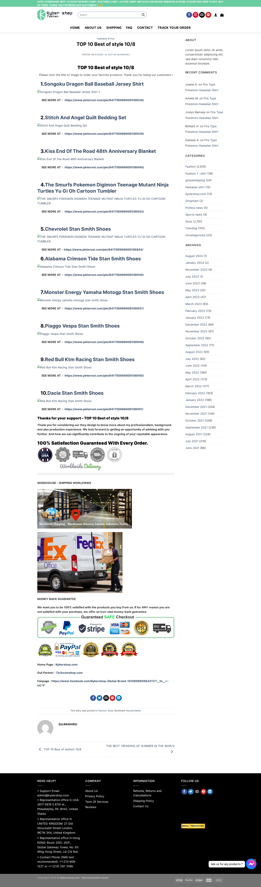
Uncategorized (195, 235)
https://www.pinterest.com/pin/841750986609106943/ (104, 211)
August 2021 (193, 434)
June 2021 (192, 448)
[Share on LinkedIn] (119, 698)
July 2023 (192, 276)
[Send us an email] (202, 15)
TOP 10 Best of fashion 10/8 (62, 749)
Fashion (102, 38)
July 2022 (192, 359)
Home (75, 28)
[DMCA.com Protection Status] (202, 826)
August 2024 (194, 256)
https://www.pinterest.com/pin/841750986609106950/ (104, 375)
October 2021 (194, 420)
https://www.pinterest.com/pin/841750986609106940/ (103, 167)
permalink (135, 710)
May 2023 (192, 290)
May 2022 (192, 372)
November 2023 (196, 269)
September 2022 (196, 345)
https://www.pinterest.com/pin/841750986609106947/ (104, 308)
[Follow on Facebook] (189, 15)
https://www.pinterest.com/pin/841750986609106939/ (104, 133)
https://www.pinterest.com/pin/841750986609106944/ (103, 249)
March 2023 (193, 304)
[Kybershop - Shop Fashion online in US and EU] (54, 15)
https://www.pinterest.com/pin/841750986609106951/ (104, 409)
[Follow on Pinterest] (208, 15)
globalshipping (195, 180)
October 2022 (194, 338)
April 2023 (192, 297)
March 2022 (193, 386)
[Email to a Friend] (106, 698)
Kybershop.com (67, 664)
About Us (93, 28)
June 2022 (192, 365)
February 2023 (195, 311)
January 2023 (194, 317)
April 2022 (192, 379)
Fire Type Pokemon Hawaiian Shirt (201, 87)
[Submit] (143, 15)
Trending (191, 228)
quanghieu (123, 54)
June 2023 (192, 283)
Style (111, 38)
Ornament (192, 201)
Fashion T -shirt (195, 173)
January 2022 (194, 400)
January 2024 (194, 262)
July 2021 (191, 441)
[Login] (216, 15)
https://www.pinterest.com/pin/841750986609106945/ (104, 275)
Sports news (193, 214)
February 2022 (195, 393)
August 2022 (194, 352)
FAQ (129, 28)
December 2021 (196, 407)
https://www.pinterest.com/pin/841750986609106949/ (104, 342)
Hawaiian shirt (195, 187)
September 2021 (196, 427)
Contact (145, 28)
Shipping (114, 28)
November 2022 (196, 331)
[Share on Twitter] (99, 698)
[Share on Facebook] (93, 698)
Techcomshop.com (69, 672)
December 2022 (196, 324)
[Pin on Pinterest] (112, 698)
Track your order (174, 28)
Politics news (194, 208)
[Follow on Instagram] (196, 15)
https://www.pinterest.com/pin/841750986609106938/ (104, 100)
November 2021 (196, 413)
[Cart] (222, 15)
